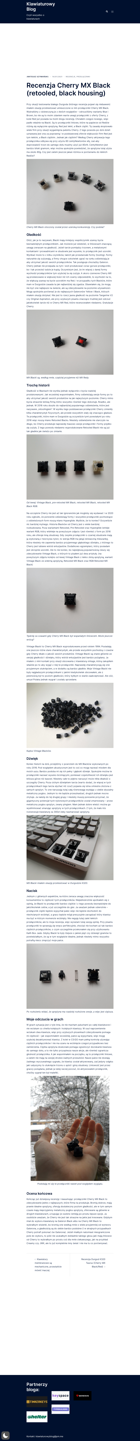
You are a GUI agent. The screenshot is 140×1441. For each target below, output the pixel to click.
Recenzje (70, 77)
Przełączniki (83, 77)
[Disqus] (70, 1322)
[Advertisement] (70, 44)
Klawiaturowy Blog (41, 6)
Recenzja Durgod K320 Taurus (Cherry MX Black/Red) (93, 1263)
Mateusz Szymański (37, 77)
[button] (5, 1435)
